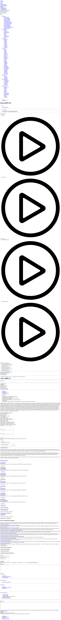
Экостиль (5, 97)
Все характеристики (3, 374)
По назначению (4, 79)
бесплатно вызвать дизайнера (5, 549)
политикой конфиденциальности (32, 562)
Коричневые (6, 54)
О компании (4, 575)
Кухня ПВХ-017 (3, 475)
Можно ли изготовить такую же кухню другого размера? (9, 527)
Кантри (5, 95)
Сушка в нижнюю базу (4, 509)
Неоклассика (6, 94)
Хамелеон (5, 72)
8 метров (5, 45)
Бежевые (5, 63)
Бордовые (5, 58)
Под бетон (6, 73)
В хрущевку (6, 82)
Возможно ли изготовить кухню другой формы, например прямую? (11, 530)
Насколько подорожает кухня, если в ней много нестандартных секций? (12, 536)
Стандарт (5, 76)
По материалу (4, 29)
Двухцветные (6, 67)
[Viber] (7, 378)
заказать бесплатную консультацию (6, 547)
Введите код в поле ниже (5, 442)
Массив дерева (6, 32)
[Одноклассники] (3, 378)
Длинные (5, 42)
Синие (5, 50)
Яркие (5, 56)
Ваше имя (2, 425)
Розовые (5, 64)
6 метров (5, 43)
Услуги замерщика (5, 577)
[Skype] (10, 378)
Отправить (2, 561)
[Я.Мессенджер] (1, 378)
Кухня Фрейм (2, 489)
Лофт (5, 92)
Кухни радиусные (7, 20)
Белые (5, 49)
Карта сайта (4, 588)
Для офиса (6, 84)
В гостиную (6, 81)
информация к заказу (5, 393)
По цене (3, 74)
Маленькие (6, 39)
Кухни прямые (6, 17)
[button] (8, 412)
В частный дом (6, 80)
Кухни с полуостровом (8, 23)
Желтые (5, 51)
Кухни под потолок (7, 26)
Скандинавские (6, 93)
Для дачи (5, 83)
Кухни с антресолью (7, 25)
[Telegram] (5, 378)
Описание (4, 391)
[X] (6, 378)
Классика (5, 88)
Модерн (5, 87)
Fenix (5, 37)
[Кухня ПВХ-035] (5, 107)
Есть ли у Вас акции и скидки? (5, 543)
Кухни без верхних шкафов (8, 27)
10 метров (5, 47)
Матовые (5, 70)
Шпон (5, 34)
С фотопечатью (6, 36)
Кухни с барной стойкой (8, 22)
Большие (5, 40)
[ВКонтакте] (2, 378)
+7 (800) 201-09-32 (3, 8)
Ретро (5, 89)
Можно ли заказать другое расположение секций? (8, 532)
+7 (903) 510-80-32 (3, 9)
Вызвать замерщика (3, 12)
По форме (3, 16)
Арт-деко (5, 96)
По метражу (4, 38)
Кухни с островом (7, 19)
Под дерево (6, 68)
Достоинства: (2, 429)
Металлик (5, 71)
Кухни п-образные (7, 18)
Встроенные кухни (7, 21)
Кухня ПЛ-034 (2, 482)
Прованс (5, 91)
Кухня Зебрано (2, 495)
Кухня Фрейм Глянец (3, 501)
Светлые (5, 52)
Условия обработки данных (6, 587)
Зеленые (5, 65)
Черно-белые (6, 57)
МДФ (5, 33)
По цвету (3, 48)
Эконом (5, 75)
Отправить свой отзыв (4, 447)
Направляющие (2, 238)
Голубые (5, 59)
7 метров (5, 44)
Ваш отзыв (2, 437)
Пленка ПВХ (6, 31)
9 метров (5, 46)
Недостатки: (2, 433)
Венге (5, 60)
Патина (5, 35)
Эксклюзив (6, 78)
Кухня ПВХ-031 (3, 469)
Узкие (5, 41)
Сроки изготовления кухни (6, 576)
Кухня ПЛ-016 (2, 463)
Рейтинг (1, 439)
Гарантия (3, 586)
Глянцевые (6, 69)
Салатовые (6, 62)
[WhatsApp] (9, 378)
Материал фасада (3, 113)
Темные (5, 53)
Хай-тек (5, 90)
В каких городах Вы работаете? (5, 540)
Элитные (5, 77)
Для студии (6, 85)
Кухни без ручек (7, 28)
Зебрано (3, 99)
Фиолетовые (6, 66)
